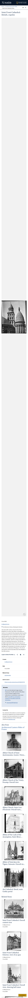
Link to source (6, 679)
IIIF (6, 690)
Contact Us (5, 710)
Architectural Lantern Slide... (12, 6)
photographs (8, 675)
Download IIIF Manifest (12, 702)
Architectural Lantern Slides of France (13, 728)
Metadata (5, 687)
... (19, 6)
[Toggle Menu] (23, 7)
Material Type (6, 672)
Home (3, 6)
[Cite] (20, 655)
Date (4, 666)
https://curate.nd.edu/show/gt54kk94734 (15, 682)
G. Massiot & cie (8, 662)
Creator (4, 659)
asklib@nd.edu (11, 719)
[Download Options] (24, 655)
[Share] (17, 655)
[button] (14, 317)
